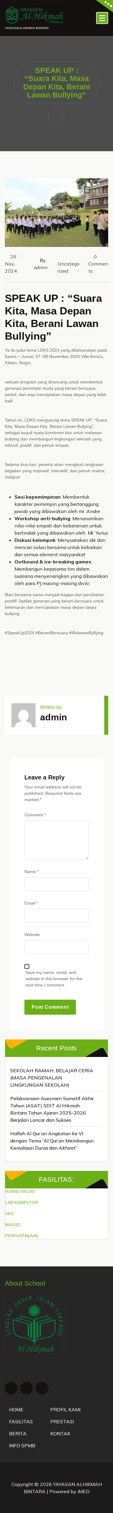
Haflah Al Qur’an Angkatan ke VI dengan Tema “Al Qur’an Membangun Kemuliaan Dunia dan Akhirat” (52, 1140)
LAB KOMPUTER (21, 1202)
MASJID (12, 1224)
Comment (35, 814)
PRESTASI (62, 1421)
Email (31, 903)
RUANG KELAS (20, 1191)
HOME (16, 1409)
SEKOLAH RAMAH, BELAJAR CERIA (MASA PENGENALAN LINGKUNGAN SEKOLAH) (51, 1077)
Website (32, 934)
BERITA (18, 1433)
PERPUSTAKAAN (21, 1235)
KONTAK (60, 1433)
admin (41, 267)
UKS (9, 1213)
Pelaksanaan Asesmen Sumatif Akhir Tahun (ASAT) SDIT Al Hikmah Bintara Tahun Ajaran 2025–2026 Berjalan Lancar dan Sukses (52, 1109)
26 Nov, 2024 (11, 264)
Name (31, 871)
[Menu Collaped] (102, 18)
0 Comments (98, 264)
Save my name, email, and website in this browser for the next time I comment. (53, 978)
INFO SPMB (22, 1445)
